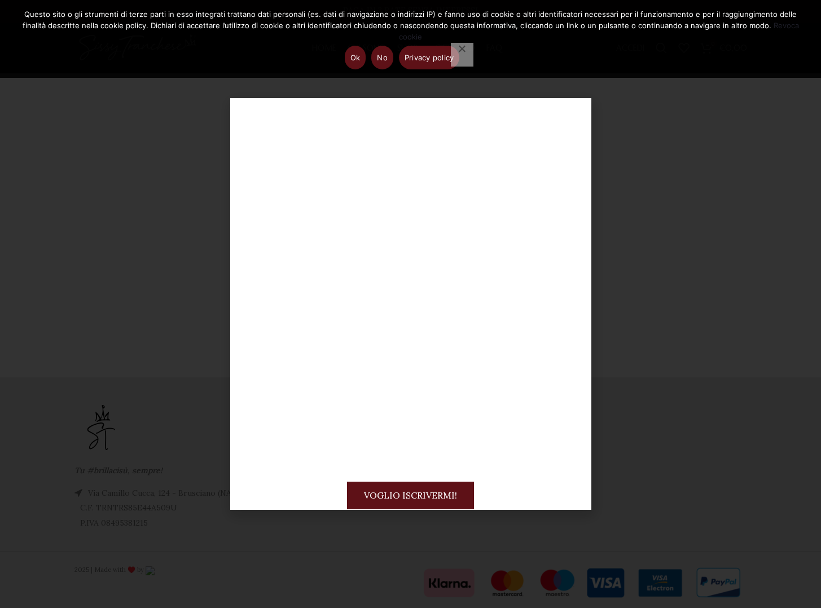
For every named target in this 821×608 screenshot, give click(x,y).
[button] (573, 116)
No (382, 57)
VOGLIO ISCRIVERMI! (410, 495)
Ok (355, 57)
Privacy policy (429, 57)
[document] (410, 304)
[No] (462, 55)
